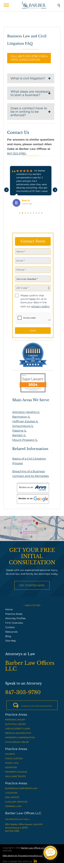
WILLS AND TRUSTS (15, 776)
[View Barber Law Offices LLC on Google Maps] (32, 528)
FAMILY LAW (11, 763)
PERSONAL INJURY (15, 719)
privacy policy (40, 306)
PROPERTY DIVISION (16, 772)
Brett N (26, 200)
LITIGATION (11, 793)
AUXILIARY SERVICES (16, 801)
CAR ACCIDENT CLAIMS (17, 728)
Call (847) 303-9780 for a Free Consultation (29, 58)
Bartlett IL (19, 435)
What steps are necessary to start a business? (30, 93)
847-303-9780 (16, 153)
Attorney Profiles (15, 618)
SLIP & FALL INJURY (15, 724)
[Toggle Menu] (6, 5)
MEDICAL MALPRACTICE (18, 733)
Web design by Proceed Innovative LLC (23, 855)
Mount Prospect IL (25, 440)
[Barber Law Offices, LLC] (34, 4)
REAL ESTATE (12, 797)
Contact (10, 627)
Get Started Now (32, 585)
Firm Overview (14, 622)
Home (9, 609)
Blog (8, 636)
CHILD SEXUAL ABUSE (17, 742)
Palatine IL (19, 430)
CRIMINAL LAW (13, 806)
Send (33, 330)
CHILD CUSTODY (14, 758)
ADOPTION (11, 767)
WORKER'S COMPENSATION (20, 737)
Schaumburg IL (22, 426)
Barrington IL (21, 416)
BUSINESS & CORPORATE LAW (21, 788)
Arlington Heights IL (26, 412)
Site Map (10, 640)
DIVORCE (10, 754)
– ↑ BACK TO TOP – (32, 605)
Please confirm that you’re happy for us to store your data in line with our (35, 301)
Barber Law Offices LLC (33, 848)
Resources (11, 631)
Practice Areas (13, 613)
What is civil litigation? (28, 78)
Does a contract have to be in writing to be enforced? (29, 111)
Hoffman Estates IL (25, 421)
